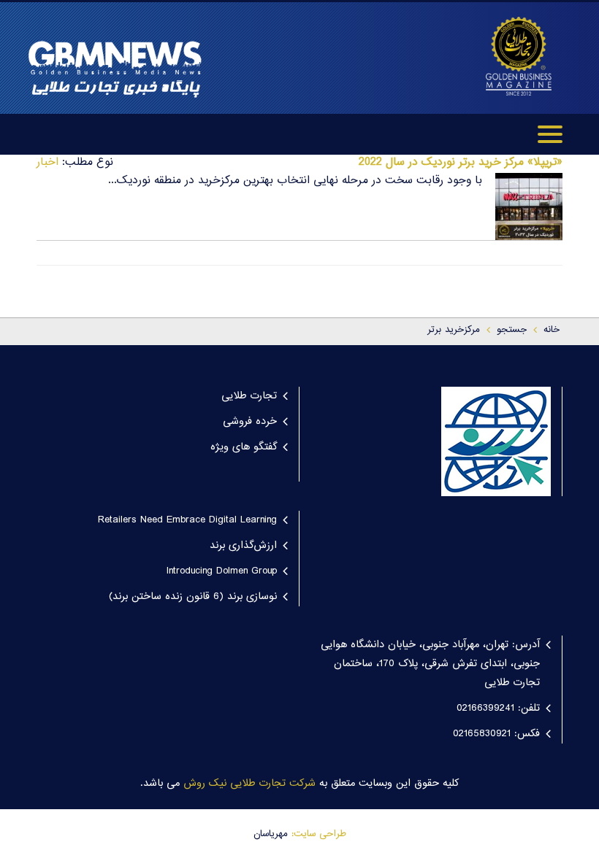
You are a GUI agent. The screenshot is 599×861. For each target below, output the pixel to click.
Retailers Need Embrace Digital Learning (187, 520)
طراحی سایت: (318, 834)
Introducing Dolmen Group (222, 571)
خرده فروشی (250, 421)
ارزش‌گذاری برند (243, 545)
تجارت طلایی (249, 396)
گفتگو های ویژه (243, 447)
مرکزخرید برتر (453, 330)
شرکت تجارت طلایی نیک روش (249, 783)
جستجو (512, 330)
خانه (551, 330)
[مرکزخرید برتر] (519, 56)
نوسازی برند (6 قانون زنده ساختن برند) (193, 596)
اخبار (47, 162)
